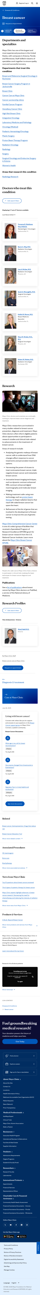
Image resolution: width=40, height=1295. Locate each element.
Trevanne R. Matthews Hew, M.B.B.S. (25, 225)
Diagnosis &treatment (7, 31)
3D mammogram (7, 853)
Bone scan (5, 858)
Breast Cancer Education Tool (12, 834)
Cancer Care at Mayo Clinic (13, 95)
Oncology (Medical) (10, 127)
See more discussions (15, 804)
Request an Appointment (14, 23)
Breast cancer (13, 17)
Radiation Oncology (10, 145)
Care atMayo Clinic (32, 31)
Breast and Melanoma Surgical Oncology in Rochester (19, 77)
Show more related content (11, 839)
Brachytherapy (7, 863)
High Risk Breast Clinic (11, 113)
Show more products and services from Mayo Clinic (17, 926)
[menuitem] (7, 31)
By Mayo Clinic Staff (9, 656)
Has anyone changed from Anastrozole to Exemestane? (19, 766)
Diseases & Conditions (12, 10)
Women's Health (9, 165)
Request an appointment (13, 668)
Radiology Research (10, 176)
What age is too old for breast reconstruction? (15, 744)
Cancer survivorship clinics (13, 100)
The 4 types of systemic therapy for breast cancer (18, 887)
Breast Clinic (7, 91)
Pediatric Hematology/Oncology (15, 131)
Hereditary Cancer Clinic (12, 109)
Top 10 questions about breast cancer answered (18, 882)
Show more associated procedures (13, 868)
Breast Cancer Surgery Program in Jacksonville (16, 85)
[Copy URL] (32, 976)
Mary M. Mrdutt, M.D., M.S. (25, 338)
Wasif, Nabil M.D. (23, 629)
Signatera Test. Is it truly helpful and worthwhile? (17, 788)
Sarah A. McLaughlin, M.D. (26, 292)
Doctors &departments (20, 31)
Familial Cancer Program (12, 104)
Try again (20, 981)
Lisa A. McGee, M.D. (24, 269)
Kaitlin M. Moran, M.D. (25, 314)
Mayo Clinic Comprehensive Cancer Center (19, 523)
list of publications (14, 587)
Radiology (6, 149)
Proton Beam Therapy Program (15, 140)
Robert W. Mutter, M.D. (25, 359)
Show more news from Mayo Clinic (14, 905)
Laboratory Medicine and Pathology (16, 122)
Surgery (5, 154)
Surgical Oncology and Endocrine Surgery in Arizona (19, 159)
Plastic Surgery (8, 136)
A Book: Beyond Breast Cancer (12, 920)
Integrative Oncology (10, 118)
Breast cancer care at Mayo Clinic (13, 661)
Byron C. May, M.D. (24, 247)
